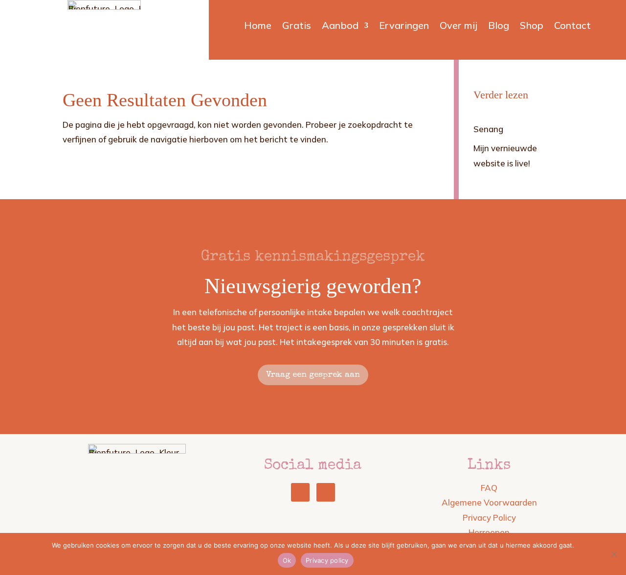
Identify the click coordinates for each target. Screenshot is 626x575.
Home (257, 26)
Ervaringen (404, 26)
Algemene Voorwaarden (489, 502)
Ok (287, 560)
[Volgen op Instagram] (325, 492)
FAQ (489, 488)
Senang (488, 129)
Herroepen (489, 532)
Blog (498, 26)
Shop (531, 26)
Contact (572, 26)
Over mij (458, 26)
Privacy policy (327, 560)
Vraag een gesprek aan (313, 375)
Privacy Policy (489, 517)
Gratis (296, 26)
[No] (614, 554)
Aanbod (340, 26)
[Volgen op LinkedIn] (300, 492)
